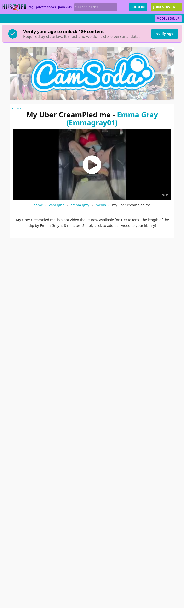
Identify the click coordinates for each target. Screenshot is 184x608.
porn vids (65, 7)
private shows (46, 7)
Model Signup (168, 19)
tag (31, 7)
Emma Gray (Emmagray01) (112, 118)
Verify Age (164, 33)
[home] (14, 7)
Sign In (138, 7)
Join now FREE (166, 7)
